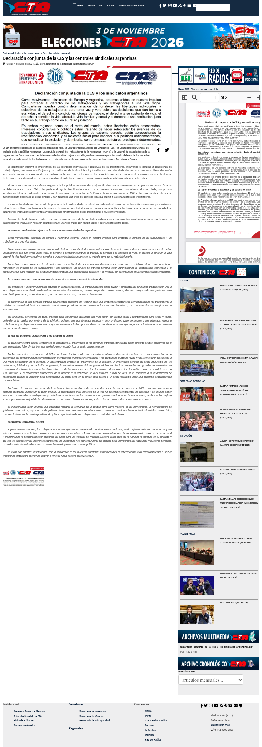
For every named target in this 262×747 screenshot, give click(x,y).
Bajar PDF (183, 89)
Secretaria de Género (91, 716)
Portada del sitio (12, 53)
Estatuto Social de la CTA (28, 716)
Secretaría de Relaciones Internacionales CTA (69, 64)
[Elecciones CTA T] (131, 37)
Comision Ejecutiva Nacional (29, 711)
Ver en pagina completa (204, 89)
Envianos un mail (220, 725)
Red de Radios (153, 739)
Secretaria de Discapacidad (94, 720)
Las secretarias (32, 53)
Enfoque (149, 725)
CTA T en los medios (156, 720)
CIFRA (148, 711)
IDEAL (148, 716)
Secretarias (76, 704)
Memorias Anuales (24, 725)
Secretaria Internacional (56, 53)
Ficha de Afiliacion (24, 720)
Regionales (76, 728)
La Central (150, 730)
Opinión (149, 735)
